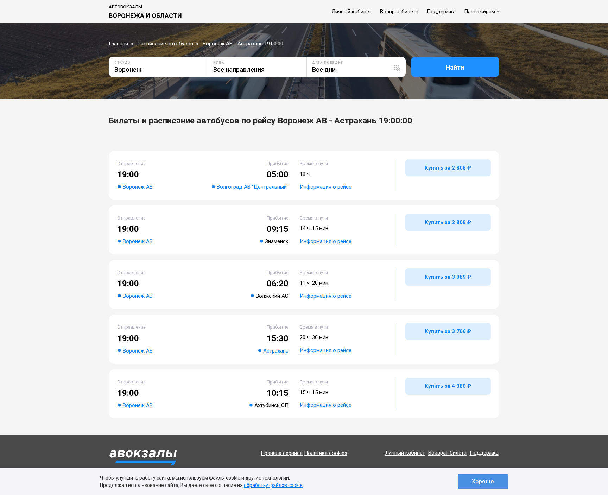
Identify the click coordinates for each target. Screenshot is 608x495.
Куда (218, 62)
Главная (118, 43)
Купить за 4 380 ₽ (448, 386)
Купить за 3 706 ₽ (448, 331)
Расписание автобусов (165, 43)
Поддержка (441, 11)
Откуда (122, 62)
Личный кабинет (352, 11)
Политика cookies (325, 453)
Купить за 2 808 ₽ (448, 168)
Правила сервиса (282, 453)
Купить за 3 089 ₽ (448, 277)
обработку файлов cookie (273, 485)
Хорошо (483, 481)
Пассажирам (479, 11)
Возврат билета (399, 11)
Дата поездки (328, 62)
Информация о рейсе (326, 187)
